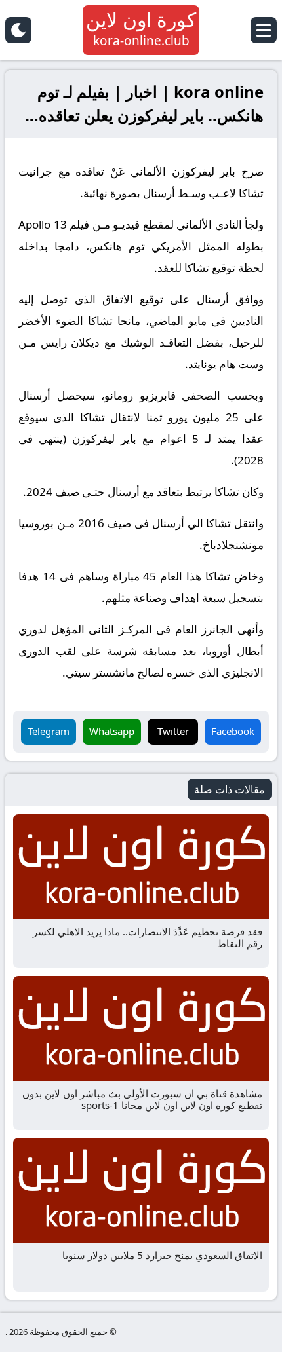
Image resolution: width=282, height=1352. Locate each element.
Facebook (232, 731)
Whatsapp (111, 731)
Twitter (173, 731)
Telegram (49, 731)
